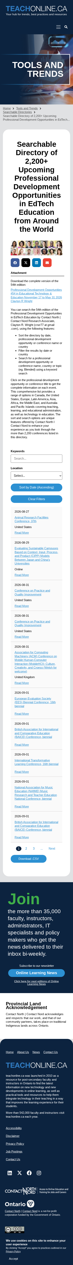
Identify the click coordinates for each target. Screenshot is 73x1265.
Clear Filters (36, 499)
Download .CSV (28, 858)
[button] (66, 27)
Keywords (18, 451)
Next (52, 848)
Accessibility (14, 1128)
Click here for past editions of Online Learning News (36, 982)
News (36, 1052)
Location (17, 468)
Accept (13, 1258)
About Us (23, 1052)
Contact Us (50, 1052)
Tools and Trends (27, 108)
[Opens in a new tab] (58, 27)
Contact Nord (30, 1211)
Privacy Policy (13, 1251)
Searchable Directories (17, 112)
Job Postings (14, 1151)
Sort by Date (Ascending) (36, 487)
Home (7, 108)
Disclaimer (12, 1136)
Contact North (12, 1211)
